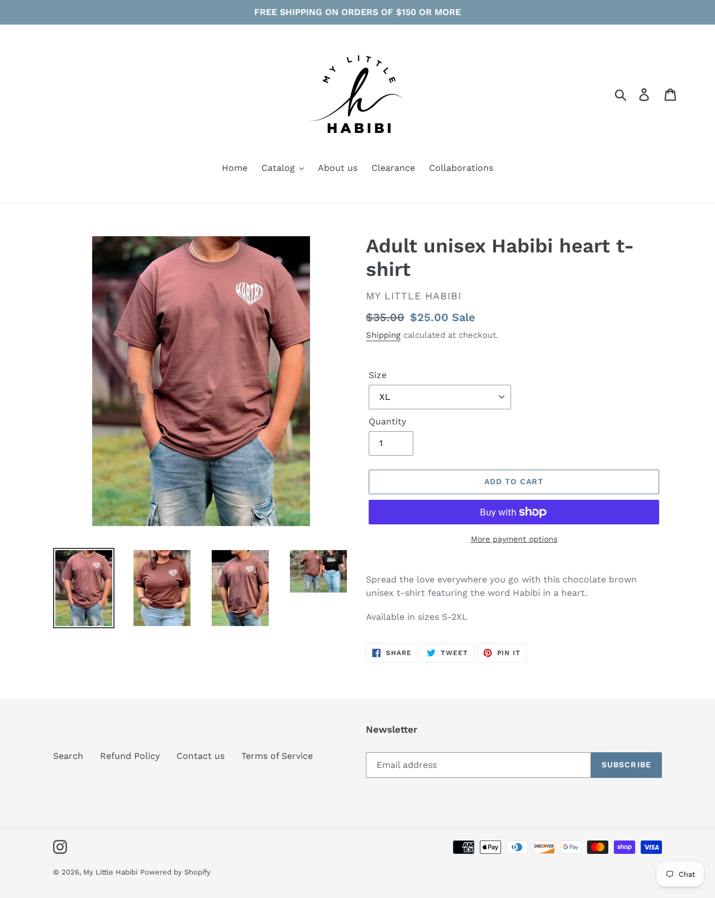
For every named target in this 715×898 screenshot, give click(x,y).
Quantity (387, 421)
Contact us (201, 756)
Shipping (383, 335)
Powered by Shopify (175, 872)
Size (378, 375)
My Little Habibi (110, 872)
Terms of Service (277, 756)
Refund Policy (130, 756)
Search (68, 756)
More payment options (514, 538)
